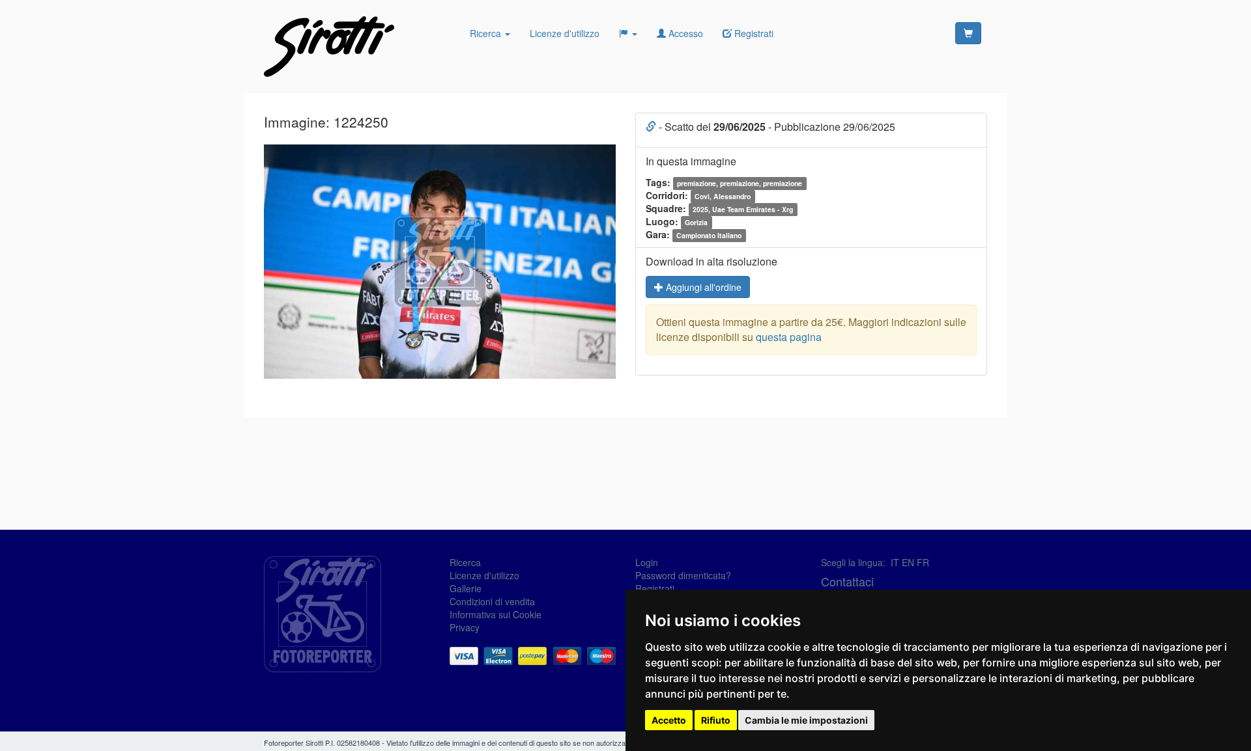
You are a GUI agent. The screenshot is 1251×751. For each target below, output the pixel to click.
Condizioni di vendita (492, 601)
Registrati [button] (752, 33)
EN (908, 562)
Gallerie (466, 588)
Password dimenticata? (683, 575)
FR (923, 562)
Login (646, 562)
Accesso (684, 33)
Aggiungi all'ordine (702, 287)
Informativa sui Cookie (495, 614)
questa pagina (789, 336)
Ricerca (487, 33)
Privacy (465, 627)
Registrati (654, 588)
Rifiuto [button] (715, 720)
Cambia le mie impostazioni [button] (806, 720)
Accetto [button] (669, 720)
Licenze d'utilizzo (564, 33)
